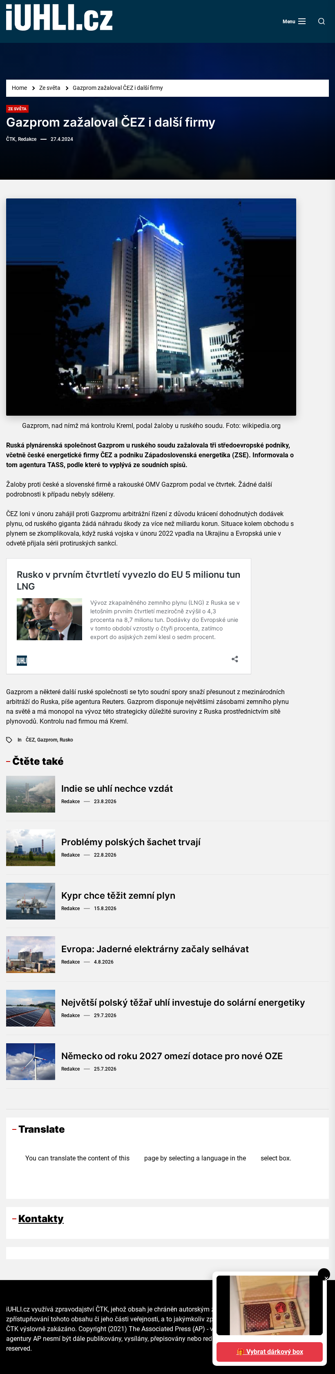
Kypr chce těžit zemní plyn (118, 895)
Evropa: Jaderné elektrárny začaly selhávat (155, 949)
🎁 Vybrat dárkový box (270, 1352)
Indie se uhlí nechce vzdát (117, 788)
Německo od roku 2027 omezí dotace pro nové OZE (172, 1056)
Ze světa (17, 109)
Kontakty (41, 1219)
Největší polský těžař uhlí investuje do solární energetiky (183, 1002)
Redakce (70, 801)
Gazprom (47, 740)
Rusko (66, 740)
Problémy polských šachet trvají (131, 842)
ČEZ (30, 740)
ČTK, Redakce (21, 139)
